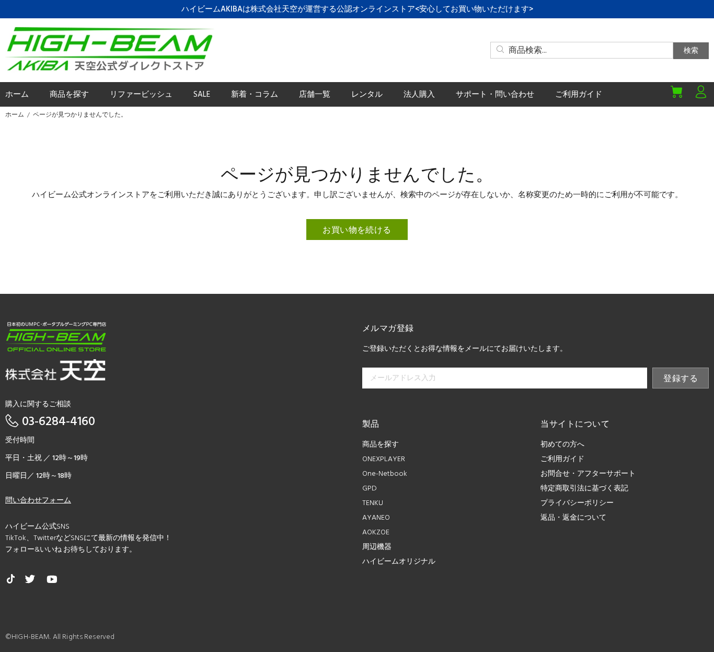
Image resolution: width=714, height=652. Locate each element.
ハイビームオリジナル (398, 562)
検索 (691, 51)
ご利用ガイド (562, 459)
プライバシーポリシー (577, 503)
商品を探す (380, 445)
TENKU (372, 503)
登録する (680, 379)
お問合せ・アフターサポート (588, 474)
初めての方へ (562, 445)
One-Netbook (384, 474)
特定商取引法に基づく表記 (584, 489)
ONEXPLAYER (383, 459)
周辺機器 (376, 547)
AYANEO (376, 518)
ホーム (14, 115)
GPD (369, 489)
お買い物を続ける (357, 230)
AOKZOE (375, 533)
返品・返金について (573, 518)
